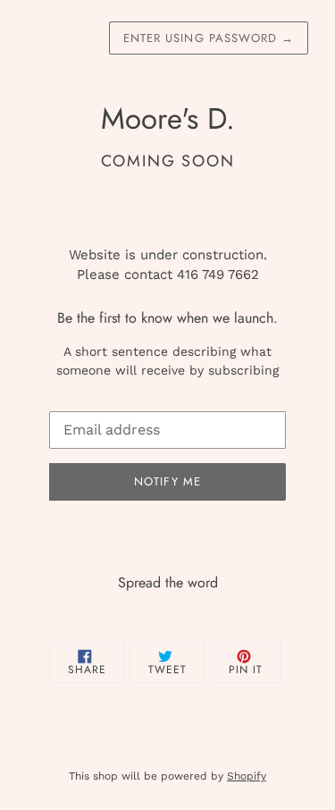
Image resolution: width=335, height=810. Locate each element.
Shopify (246, 776)
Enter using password (208, 38)
